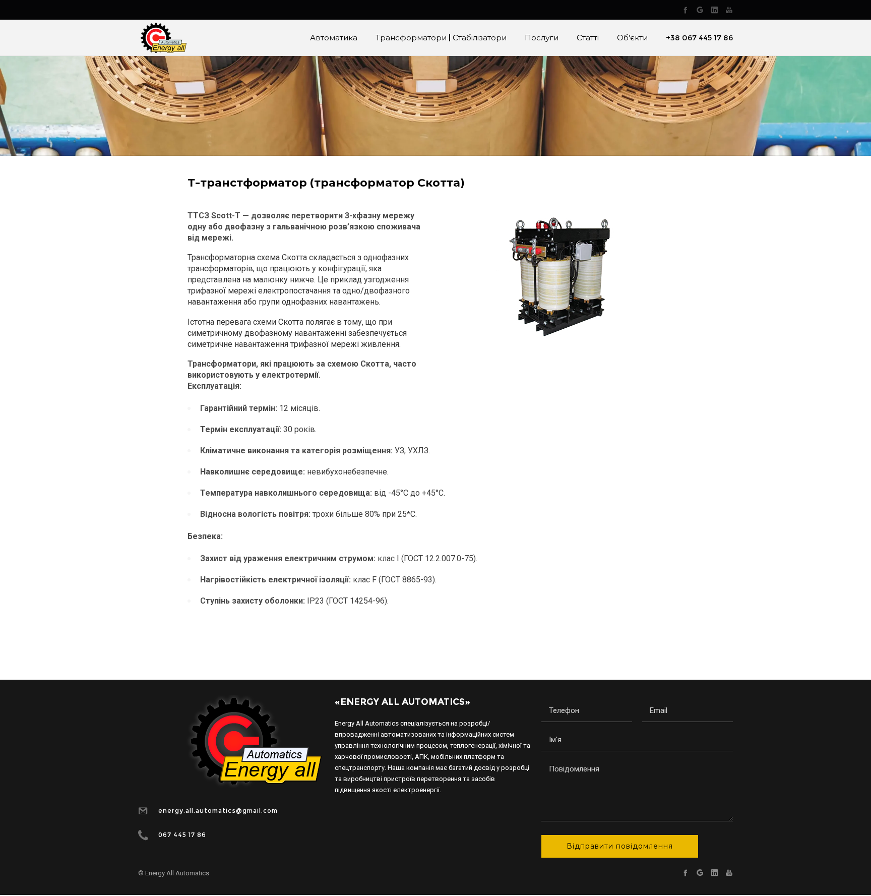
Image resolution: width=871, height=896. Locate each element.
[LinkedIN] (714, 10)
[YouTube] (729, 10)
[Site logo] (162, 37)
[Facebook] (685, 10)
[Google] (700, 10)
